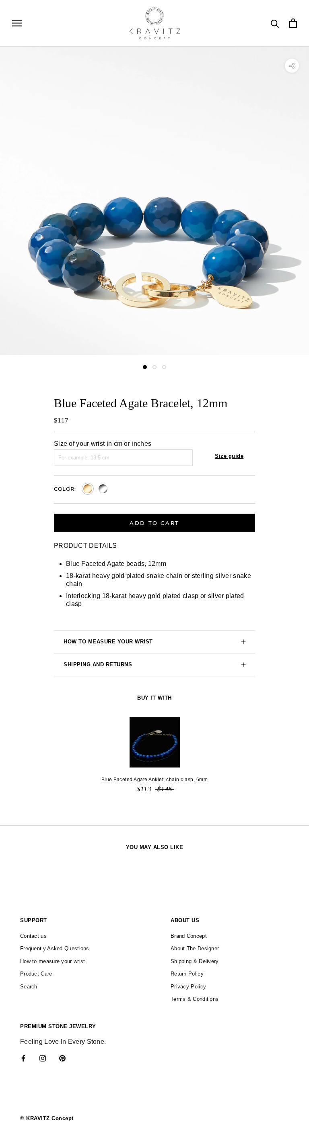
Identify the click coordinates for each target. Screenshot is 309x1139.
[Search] (275, 23)
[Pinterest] (62, 1058)
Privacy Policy (188, 987)
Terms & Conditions (194, 999)
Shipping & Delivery (195, 961)
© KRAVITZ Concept (47, 1118)
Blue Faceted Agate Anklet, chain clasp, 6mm (154, 779)
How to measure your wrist (108, 642)
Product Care (36, 974)
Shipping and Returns (98, 664)
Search (28, 987)
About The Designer (195, 948)
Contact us (33, 936)
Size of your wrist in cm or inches (102, 443)
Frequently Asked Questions (54, 948)
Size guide (229, 456)
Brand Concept (189, 936)
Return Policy (187, 974)
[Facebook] (23, 1058)
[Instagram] (42, 1058)
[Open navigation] (17, 23)
